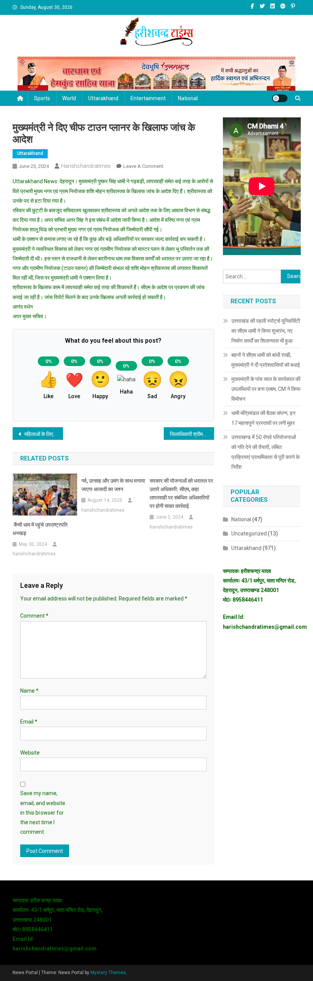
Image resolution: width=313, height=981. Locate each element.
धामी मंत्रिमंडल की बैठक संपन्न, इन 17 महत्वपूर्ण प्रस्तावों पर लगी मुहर (263, 418)
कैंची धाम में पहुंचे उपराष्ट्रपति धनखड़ (40, 529)
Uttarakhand (103, 98)
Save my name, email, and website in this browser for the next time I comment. (42, 812)
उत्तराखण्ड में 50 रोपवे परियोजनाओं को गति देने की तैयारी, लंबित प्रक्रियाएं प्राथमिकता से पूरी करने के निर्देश (265, 452)
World (69, 98)
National (188, 98)
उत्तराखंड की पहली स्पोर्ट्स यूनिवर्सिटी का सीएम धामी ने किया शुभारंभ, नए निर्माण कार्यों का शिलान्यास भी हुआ (265, 331)
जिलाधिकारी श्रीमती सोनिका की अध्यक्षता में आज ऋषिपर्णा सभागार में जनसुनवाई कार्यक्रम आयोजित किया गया (192, 434)
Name (29, 691)
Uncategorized (249, 533)
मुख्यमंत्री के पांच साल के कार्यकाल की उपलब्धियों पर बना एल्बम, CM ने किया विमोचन (265, 389)
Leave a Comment (143, 166)
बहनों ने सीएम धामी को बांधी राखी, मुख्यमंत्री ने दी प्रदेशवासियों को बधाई (265, 360)
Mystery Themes (108, 972)
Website (30, 753)
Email (28, 722)
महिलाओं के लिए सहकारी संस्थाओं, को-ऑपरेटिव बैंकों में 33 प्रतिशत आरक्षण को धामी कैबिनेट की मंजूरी (43, 434)
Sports (42, 98)
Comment (34, 616)
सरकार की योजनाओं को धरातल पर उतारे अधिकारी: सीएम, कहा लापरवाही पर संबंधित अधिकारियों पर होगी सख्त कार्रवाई (181, 493)
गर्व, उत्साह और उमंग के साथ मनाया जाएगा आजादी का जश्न (113, 485)
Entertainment (148, 98)
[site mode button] (279, 98)
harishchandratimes (86, 166)
